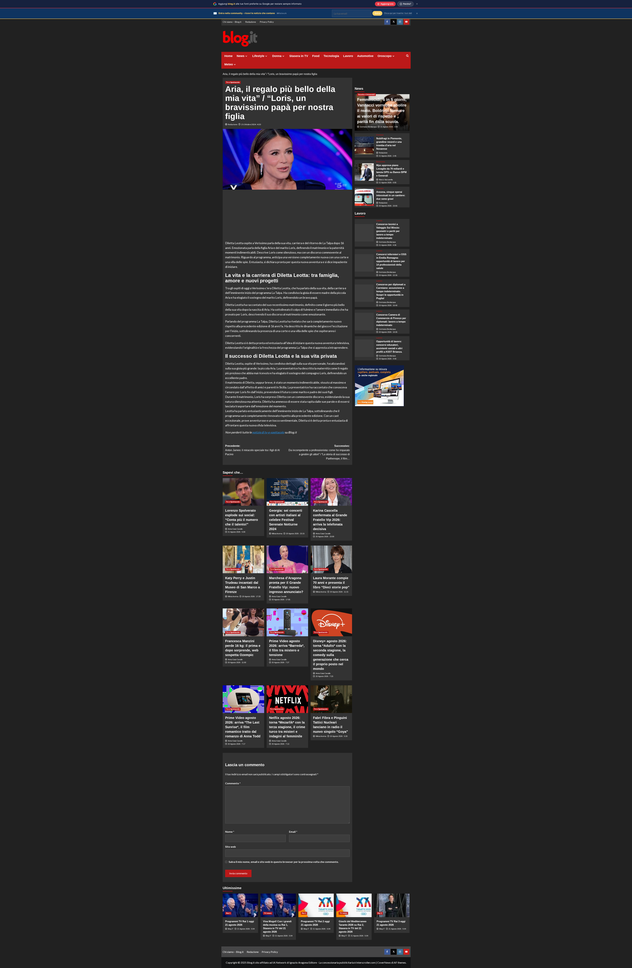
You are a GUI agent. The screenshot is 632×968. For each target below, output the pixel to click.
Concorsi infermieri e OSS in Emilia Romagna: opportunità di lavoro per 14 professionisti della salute (391, 261)
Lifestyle (258, 56)
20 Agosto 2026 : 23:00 (325, 537)
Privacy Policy (267, 21)
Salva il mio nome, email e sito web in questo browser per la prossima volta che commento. (284, 861)
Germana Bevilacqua (368, 127)
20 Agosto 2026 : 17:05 (281, 600)
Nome (229, 831)
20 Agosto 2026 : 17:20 (251, 596)
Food (315, 56)
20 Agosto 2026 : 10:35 (388, 332)
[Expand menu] (246, 56)
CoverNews (384, 962)
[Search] (407, 56)
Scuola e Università (366, 94)
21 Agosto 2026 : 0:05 (387, 183)
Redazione (250, 21)
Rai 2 (304, 913)
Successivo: (319, 452)
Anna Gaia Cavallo (235, 529)
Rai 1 (228, 913)
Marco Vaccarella (386, 179)
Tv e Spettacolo (233, 82)
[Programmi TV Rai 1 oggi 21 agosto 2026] (240, 905)
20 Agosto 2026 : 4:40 (387, 359)
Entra (377, 13)
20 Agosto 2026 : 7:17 (236, 744)
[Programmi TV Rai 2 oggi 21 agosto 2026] (316, 905)
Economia (380, 161)
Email (293, 831)
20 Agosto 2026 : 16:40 (388, 305)
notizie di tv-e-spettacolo (268, 432)
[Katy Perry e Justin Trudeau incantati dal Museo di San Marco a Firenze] (243, 559)
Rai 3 (380, 913)
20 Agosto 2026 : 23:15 (295, 534)
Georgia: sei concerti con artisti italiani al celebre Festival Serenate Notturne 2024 (285, 520)
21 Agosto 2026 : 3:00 (389, 127)
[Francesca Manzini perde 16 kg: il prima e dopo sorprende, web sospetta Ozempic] (243, 622)
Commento (233, 783)
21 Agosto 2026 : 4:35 (387, 245)
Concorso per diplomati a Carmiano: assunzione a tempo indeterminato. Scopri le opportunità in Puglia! (390, 291)
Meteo (228, 64)
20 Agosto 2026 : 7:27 (280, 662)
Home (228, 56)
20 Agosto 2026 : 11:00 (237, 662)
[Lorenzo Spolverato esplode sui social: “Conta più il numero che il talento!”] (243, 492)
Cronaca (379, 135)
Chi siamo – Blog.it (232, 21)
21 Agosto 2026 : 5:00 (236, 532)
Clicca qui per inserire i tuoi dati (398, 13)
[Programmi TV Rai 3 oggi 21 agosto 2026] (391, 905)
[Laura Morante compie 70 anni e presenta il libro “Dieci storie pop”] (331, 559)
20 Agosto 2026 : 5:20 (338, 736)
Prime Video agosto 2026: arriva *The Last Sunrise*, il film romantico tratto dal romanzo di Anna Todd (242, 727)
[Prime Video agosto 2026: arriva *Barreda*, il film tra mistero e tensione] (287, 622)
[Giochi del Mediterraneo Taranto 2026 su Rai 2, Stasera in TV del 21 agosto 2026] (354, 905)
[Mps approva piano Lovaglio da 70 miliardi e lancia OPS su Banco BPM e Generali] (364, 172)
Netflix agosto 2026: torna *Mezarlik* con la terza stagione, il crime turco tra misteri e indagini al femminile (287, 727)
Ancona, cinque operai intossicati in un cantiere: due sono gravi (390, 195)
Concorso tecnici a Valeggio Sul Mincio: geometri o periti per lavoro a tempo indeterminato (388, 231)
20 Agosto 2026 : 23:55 (388, 206)
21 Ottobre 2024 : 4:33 (251, 124)
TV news (267, 913)
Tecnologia (331, 56)
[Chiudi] (417, 4)
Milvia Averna (277, 534)
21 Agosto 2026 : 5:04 (246, 929)
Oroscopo (385, 56)
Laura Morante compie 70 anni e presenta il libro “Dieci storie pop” (331, 582)
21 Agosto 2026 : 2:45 (387, 156)
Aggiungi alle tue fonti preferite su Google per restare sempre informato (260, 3)
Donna (276, 56)
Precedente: (252, 450)
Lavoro (348, 56)
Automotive (365, 56)
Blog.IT (230, 929)
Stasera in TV (298, 56)
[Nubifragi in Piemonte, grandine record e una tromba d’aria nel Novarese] (364, 145)
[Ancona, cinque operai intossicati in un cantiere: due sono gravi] (364, 197)
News (240, 56)
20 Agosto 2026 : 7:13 (280, 744)
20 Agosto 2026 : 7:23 (324, 676)
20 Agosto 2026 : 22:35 (388, 275)
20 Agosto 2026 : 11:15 (339, 592)
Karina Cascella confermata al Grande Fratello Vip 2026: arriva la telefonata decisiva (330, 520)
